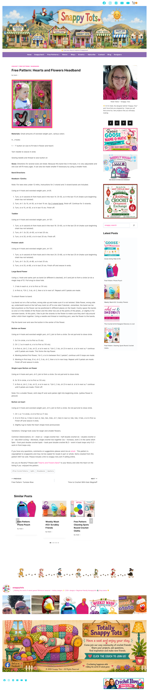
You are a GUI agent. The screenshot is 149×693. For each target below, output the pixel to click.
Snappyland (38, 54)
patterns (50, 471)
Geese (64, 54)
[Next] (91, 521)
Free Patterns (52, 54)
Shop (73, 54)
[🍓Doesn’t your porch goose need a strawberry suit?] (45, 614)
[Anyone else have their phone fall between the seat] (74, 614)
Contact (101, 54)
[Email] (122, 3)
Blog (109, 54)
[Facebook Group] (26, 680)
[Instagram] (110, 3)
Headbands (35, 66)
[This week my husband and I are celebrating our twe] (16, 614)
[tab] (50, 542)
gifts (32, 471)
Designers (118, 54)
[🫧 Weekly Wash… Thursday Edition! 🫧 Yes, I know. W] (103, 614)
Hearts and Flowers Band (49, 463)
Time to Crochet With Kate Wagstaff (82, 480)
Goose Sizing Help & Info (112, 259)
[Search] (134, 225)
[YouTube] (128, 3)
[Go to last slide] (17, 521)
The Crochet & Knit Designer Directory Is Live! (119, 324)
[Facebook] (104, 3)
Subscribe (91, 54)
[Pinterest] (116, 3)
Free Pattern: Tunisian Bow (23, 480)
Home (29, 54)
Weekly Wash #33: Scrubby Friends (52, 524)
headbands (41, 471)
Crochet (15, 66)
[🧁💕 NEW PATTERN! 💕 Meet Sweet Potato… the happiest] (133, 614)
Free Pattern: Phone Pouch (113, 280)
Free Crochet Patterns (20, 471)
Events (81, 54)
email (73, 451)
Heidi (15, 75)
